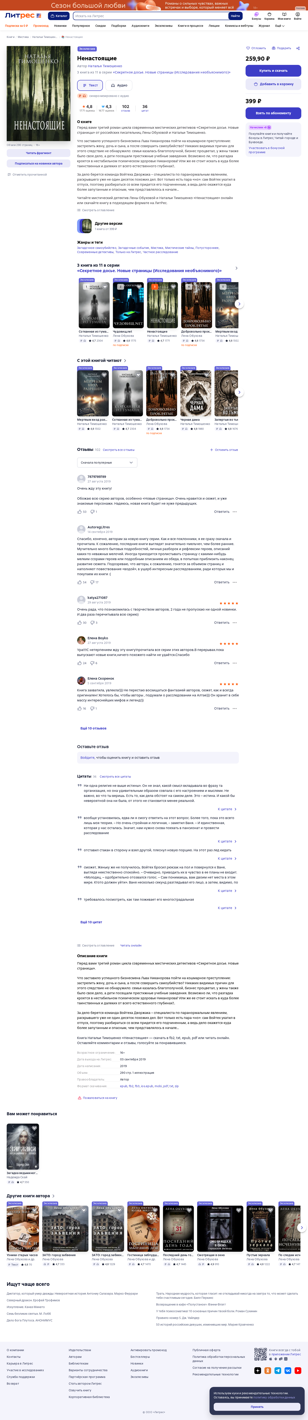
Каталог (61, 16)
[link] (152, 476)
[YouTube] (298, 1370)
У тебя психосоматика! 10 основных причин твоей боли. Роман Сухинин (206, 1311)
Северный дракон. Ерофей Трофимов (33, 1300)
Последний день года (178, 1255)
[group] (158, 479)
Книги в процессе (190, 26)
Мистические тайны (179, 248)
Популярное (81, 26)
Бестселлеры (140, 1357)
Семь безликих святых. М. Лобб (29, 1314)
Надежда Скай (17, 1177)
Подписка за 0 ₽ (16, 26)
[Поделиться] (298, 48)
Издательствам (80, 1350)
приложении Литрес (286, 1354)
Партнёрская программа (87, 1377)
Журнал (264, 26)
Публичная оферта (207, 1350)
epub (123, 1086)
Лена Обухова (123, 336)
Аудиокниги (140, 26)
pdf (165, 1086)
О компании (15, 1350)
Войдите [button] (87, 757)
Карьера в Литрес (20, 1363)
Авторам (75, 1357)
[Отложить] (105, 287)
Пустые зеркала (258, 1255)
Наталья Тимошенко (94, 336)
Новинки (60, 26)
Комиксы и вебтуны (239, 26)
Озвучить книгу (80, 1390)
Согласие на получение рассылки (217, 1368)
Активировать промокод (149, 1350)
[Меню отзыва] (235, 512)
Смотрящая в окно (211, 1255)
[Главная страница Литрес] (23, 15)
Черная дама (190, 420)
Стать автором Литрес (85, 1383)
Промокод (41, 26)
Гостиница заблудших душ (143, 1255)
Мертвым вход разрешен (231, 331)
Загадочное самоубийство (96, 248)
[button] (38, 153)
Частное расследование (160, 252)
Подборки (118, 26)
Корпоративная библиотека (89, 1397)
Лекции (214, 26)
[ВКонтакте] (288, 1370)
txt (171, 1086)
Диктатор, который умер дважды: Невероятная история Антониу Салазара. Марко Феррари (72, 1293)
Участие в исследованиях (25, 1370)
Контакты (14, 1357)
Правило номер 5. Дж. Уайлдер (177, 1318)
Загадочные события (133, 248)
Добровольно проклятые (196, 331)
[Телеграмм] (277, 1370)
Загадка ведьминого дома (23, 1173)
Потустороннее (207, 248)
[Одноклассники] (267, 1370)
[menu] (107, 463)
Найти (235, 16)
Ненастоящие (157, 331)
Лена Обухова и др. (21, 1259)
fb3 (137, 1086)
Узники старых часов (22, 1255)
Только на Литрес (128, 252)
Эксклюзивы (163, 26)
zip (177, 1086)
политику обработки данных (274, 1397)
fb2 (131, 1086)
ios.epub (147, 1086)
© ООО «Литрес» (154, 1412)
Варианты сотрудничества (88, 1370)
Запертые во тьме (228, 420)
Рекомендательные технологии (216, 1374)
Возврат (13, 1383)
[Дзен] (257, 1370)
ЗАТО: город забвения (59, 1255)
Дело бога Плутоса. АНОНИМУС (29, 1320)
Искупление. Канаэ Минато (26, 1307)
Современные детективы (95, 252)
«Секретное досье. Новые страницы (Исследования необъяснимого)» (172, 72)
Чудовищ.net (122, 331)
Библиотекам (78, 1363)
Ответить (221, 511)
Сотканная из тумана (94, 331)
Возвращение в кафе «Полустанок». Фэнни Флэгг (191, 1304)
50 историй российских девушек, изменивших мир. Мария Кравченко (205, 1324)
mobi (158, 1086)
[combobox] (150, 16)
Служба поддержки (21, 1377)
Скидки (100, 26)
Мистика (157, 248)
